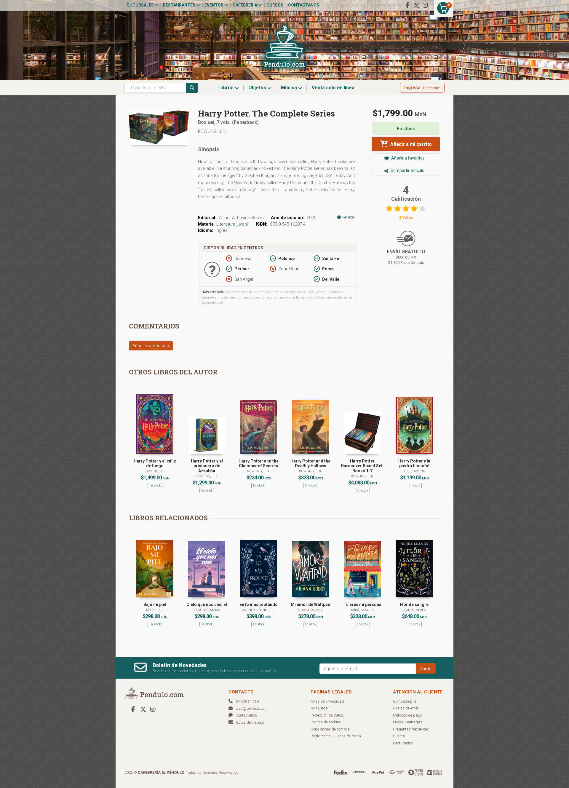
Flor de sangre (414, 604)
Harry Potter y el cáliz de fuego (155, 463)
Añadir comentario (150, 345)
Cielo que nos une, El (206, 604)
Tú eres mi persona (362, 604)
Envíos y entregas (407, 722)
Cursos (274, 5)
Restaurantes (179, 5)
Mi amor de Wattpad (310, 604)
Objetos (257, 87)
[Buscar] (192, 88)
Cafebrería (245, 5)
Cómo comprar (405, 701)
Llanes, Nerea (414, 610)
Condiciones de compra (330, 729)
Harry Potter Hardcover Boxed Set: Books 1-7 (362, 466)
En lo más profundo (258, 604)
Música (289, 87)
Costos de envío (406, 708)
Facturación (403, 743)
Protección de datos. (327, 715)
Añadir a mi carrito (410, 144)
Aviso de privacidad (327, 701)
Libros (227, 87)
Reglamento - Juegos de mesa (336, 736)
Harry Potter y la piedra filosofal (414, 463)
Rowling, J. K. (212, 131)
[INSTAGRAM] (425, 5)
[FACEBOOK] (407, 5)
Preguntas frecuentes (411, 729)
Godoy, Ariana (310, 610)
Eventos (214, 5)
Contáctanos (303, 5)
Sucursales (141, 5)
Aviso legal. (320, 708)
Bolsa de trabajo (250, 722)
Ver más (348, 217)
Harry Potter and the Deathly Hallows (310, 463)
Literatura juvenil (232, 224)
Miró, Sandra (362, 610)
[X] (416, 5)
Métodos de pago (407, 715)
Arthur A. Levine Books (241, 217)
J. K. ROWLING (414, 471)
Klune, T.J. (155, 610)
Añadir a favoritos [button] (407, 158)
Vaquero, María (207, 610)
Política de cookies (326, 722)
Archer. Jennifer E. (258, 610)
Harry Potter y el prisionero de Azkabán (207, 466)
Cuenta (399, 736)
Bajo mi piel (154, 604)
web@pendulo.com (252, 708)
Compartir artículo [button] (407, 170)
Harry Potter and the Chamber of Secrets (259, 463)
